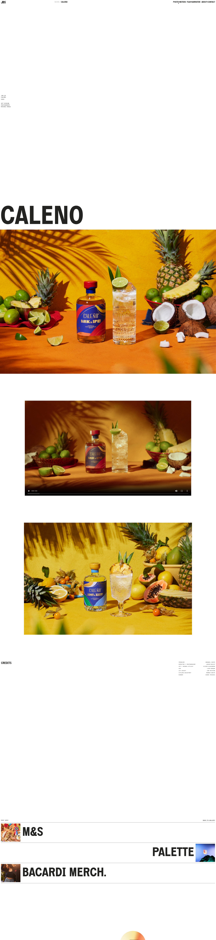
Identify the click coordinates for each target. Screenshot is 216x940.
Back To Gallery (209, 820)
